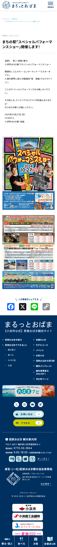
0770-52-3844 (23, 448)
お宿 (10, 365)
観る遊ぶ (12, 349)
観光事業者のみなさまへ (42, 372)
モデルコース (42, 344)
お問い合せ (27, 414)
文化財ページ (42, 378)
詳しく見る (43, 458)
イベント (40, 350)
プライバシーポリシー (28, 492)
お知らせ (40, 355)
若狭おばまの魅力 (13, 339)
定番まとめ (41, 339)
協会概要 (45, 483)
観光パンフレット (44, 365)
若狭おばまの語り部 (45, 360)
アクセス (25, 422)
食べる (11, 355)
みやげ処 (12, 360)
